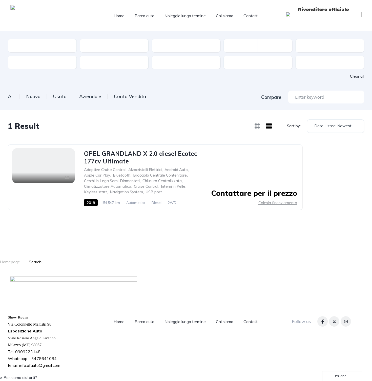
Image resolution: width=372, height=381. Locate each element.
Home (119, 15)
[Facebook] (322, 321)
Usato (60, 96)
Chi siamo (224, 15)
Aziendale (90, 96)
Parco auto (144, 15)
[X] (334, 321)
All (10, 96)
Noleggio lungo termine (185, 15)
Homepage (10, 261)
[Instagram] (346, 321)
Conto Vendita (130, 96)
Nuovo (33, 96)
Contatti (250, 15)
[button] (18, 377)
